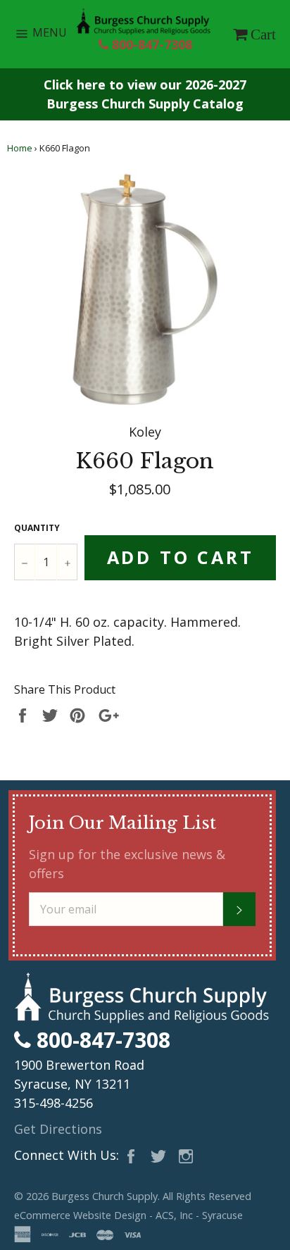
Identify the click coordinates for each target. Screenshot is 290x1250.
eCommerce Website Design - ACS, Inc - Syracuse (128, 1215)
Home (19, 148)
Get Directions (58, 1128)
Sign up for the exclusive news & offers (127, 864)
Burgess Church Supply (104, 1196)
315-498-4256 (53, 1102)
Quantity (37, 528)
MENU (53, 36)
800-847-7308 (150, 44)
